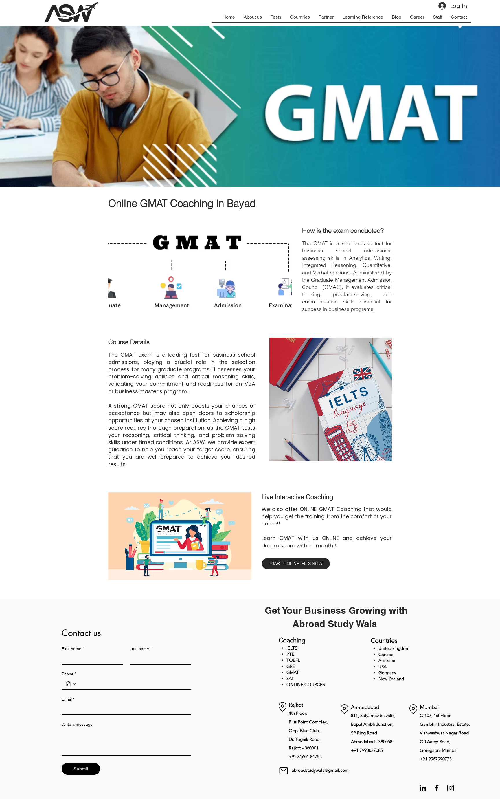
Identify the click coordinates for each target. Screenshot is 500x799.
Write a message (77, 724)
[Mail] (283, 770)
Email (68, 699)
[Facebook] (436, 788)
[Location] (282, 706)
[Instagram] (450, 788)
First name (73, 648)
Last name (141, 648)
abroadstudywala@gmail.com (320, 770)
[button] (276, 19)
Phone (69, 674)
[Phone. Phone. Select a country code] (71, 684)
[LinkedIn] (422, 788)
